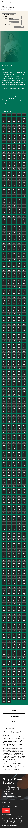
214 (19, 256)
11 (4, 121)
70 (24, 159)
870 (24, 698)
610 (24, 523)
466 (4, 428)
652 (9, 553)
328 (14, 334)
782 (9, 641)
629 (19, 536)
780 (24, 637)
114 (19, 189)
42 (9, 142)
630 (24, 536)
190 (24, 239)
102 (9, 182)
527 (9, 469)
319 (19, 327)
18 (14, 125)
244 (19, 277)
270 (24, 293)
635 (24, 540)
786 (4, 644)
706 (4, 590)
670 (24, 563)
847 (9, 685)
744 (19, 614)
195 (24, 243)
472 (9, 432)
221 (4, 263)
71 (4, 162)
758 (14, 624)
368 (14, 361)
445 (24, 411)
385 (24, 371)
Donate (3, 6)
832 (9, 675)
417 (9, 395)
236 (4, 273)
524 (19, 465)
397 (9, 381)
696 (4, 583)
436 (4, 408)
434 (19, 405)
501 (4, 452)
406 (4, 388)
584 (19, 506)
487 (9, 442)
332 (9, 337)
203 (14, 250)
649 (19, 550)
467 (9, 428)
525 (24, 465)
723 (14, 600)
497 (9, 449)
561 (4, 492)
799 (19, 651)
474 (19, 432)
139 (19, 206)
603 (14, 519)
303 (14, 317)
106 (4, 186)
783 (14, 641)
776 (4, 637)
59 (19, 152)
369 (19, 361)
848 (14, 685)
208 (14, 253)
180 (24, 233)
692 (9, 580)
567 (9, 496)
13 (14, 121)
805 (24, 654)
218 (14, 260)
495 (24, 445)
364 (19, 358)
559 (19, 489)
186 (4, 239)
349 (19, 347)
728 (14, 604)
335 (24, 337)
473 (14, 432)
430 (24, 401)
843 (14, 681)
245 (24, 277)
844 (19, 681)
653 (14, 553)
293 (14, 310)
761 (4, 627)
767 (9, 631)
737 (9, 610)
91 (4, 175)
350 (24, 347)
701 (4, 587)
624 (19, 533)
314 (19, 324)
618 (14, 530)
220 (24, 260)
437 (9, 408)
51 (4, 148)
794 (19, 648)
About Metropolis (6, 9)
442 (9, 411)
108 (14, 186)
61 (4, 155)
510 (24, 455)
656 (4, 556)
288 (14, 307)
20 (24, 125)
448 (14, 415)
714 (19, 594)
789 (19, 644)
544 (19, 479)
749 (19, 617)
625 (24, 533)
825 (24, 668)
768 (14, 631)
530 (24, 469)
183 (14, 236)
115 (24, 189)
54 (19, 148)
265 (24, 290)
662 (9, 560)
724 (19, 600)
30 (24, 132)
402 (9, 384)
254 (19, 283)
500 (24, 449)
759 (19, 624)
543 (14, 479)
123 (14, 196)
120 (24, 192)
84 (19, 169)
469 (19, 428)
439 (19, 408)
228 (14, 266)
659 (19, 556)
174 (19, 229)
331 (4, 337)
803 (14, 654)
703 (14, 587)
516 (4, 462)
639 (19, 543)
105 (24, 182)
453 (14, 418)
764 (19, 627)
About (14, 710)
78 (14, 165)
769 (19, 631)
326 (4, 334)
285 (24, 304)
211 (4, 256)
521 (4, 465)
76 (4, 165)
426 (4, 401)
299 (19, 314)
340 (24, 341)
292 (9, 310)
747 (9, 617)
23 (14, 128)
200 (24, 246)
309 (19, 320)
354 (19, 351)
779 (19, 637)
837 (9, 678)
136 (4, 206)
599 (19, 516)
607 (9, 523)
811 (4, 661)
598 (14, 516)
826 (4, 671)
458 (14, 422)
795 (24, 648)
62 (9, 155)
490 (24, 442)
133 (14, 202)
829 (19, 671)
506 (4, 455)
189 (19, 239)
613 (14, 526)
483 (14, 438)
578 (14, 503)
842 (9, 681)
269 (19, 293)
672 (9, 567)
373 (14, 364)
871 (4, 702)
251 (4, 283)
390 (24, 374)
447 (9, 415)
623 (14, 533)
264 (19, 290)
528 (14, 469)
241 (4, 277)
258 (14, 287)
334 (19, 337)
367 (9, 361)
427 (9, 401)
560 (24, 489)
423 (14, 398)
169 (19, 226)
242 (9, 277)
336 (4, 341)
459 (19, 422)
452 (9, 418)
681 (4, 573)
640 (24, 543)
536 (4, 476)
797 (9, 651)
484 (19, 438)
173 (14, 229)
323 (14, 331)
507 (9, 455)
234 (19, 270)
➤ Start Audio (7, 24)
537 (9, 476)
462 (9, 425)
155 (24, 216)
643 (14, 546)
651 (4, 553)
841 (4, 681)
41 (4, 142)
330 (24, 334)
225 (24, 263)
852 (9, 688)
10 (24, 118)
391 (4, 378)
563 (14, 492)
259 (19, 287)
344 (19, 344)
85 (24, 169)
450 (24, 415)
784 (19, 641)
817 (9, 664)
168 (14, 226)
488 (14, 442)
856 (4, 691)
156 (4, 219)
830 (24, 671)
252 (9, 283)
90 (24, 172)
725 (24, 600)
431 (4, 405)
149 (19, 212)
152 (9, 216)
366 (4, 361)
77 (9, 165)
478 (14, 435)
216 (4, 260)
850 (24, 685)
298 (14, 314)
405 (24, 384)
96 (4, 179)
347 (9, 347)
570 (24, 496)
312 (9, 324)
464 (19, 425)
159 (19, 219)
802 (9, 654)
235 (24, 270)
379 (19, 368)
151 (4, 216)
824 (19, 668)
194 (19, 243)
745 (24, 614)
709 (19, 590)
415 (24, 391)
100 (24, 179)
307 (9, 320)
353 (14, 351)
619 (19, 530)
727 (9, 604)
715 (24, 594)
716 (4, 597)
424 (19, 398)
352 (9, 351)
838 (14, 678)
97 (9, 179)
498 (14, 449)
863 (14, 695)
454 (19, 418)
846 (4, 685)
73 (14, 162)
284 (19, 304)
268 (14, 293)
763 (14, 627)
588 (14, 509)
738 (14, 610)
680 (24, 570)
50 (24, 145)
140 (24, 206)
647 (9, 550)
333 (14, 337)
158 (14, 219)
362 (9, 358)
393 (14, 378)
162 (9, 223)
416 (4, 395)
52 (9, 148)
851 (4, 688)
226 (4, 266)
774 (19, 634)
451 (4, 418)
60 (24, 152)
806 (4, 658)
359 (19, 354)
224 (19, 263)
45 (24, 142)
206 (4, 253)
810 (24, 658)
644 (19, 546)
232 (9, 270)
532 (9, 472)
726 (4, 604)
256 (4, 287)
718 (14, 597)
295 (24, 310)
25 (24, 128)
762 (9, 627)
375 (24, 364)
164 (19, 223)
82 (9, 169)
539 (19, 476)
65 (24, 155)
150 (24, 212)
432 (9, 405)
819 (19, 664)
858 (14, 691)
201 (4, 250)
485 (24, 438)
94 (19, 175)
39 (19, 138)
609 (19, 523)
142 (9, 209)
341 (4, 344)
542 (9, 479)
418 (14, 395)
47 (9, 145)
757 (9, 624)
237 (9, 273)
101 (4, 182)
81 (4, 169)
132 (9, 202)
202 (9, 250)
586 (4, 509)
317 (9, 327)
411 (4, 391)
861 (4, 695)
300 (24, 314)
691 (4, 580)
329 (19, 334)
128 (14, 199)
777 (9, 637)
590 (24, 509)
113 (14, 189)
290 (24, 307)
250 (24, 280)
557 (9, 489)
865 (24, 695)
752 (9, 621)
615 (24, 526)
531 (4, 472)
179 (19, 233)
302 (9, 317)
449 (19, 415)
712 (9, 594)
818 (14, 664)
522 (9, 465)
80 (24, 165)
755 (24, 621)
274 (19, 297)
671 (4, 567)
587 (9, 509)
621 (4, 533)
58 (14, 152)
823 (14, 668)
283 (14, 304)
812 (9, 661)
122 (9, 196)
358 (14, 354)
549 (19, 482)
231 (4, 270)
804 (19, 654)
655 (24, 553)
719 (19, 597)
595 (24, 513)
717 (9, 597)
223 (14, 263)
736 (4, 610)
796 (4, 651)
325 (24, 331)
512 (9, 459)
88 (14, 172)
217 (9, 260)
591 (4, 513)
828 (14, 671)
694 (19, 580)
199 (19, 246)
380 (24, 368)
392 (9, 378)
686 (4, 577)
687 (9, 577)
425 (24, 398)
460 (24, 422)
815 (24, 661)
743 (14, 614)
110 (24, 186)
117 (9, 192)
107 (9, 186)
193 (14, 243)
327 (9, 334)
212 (9, 256)
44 (19, 142)
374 (19, 364)
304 (19, 317)
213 (14, 256)
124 (19, 196)
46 (4, 145)
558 (14, 489)
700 (24, 583)
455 (24, 418)
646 (4, 550)
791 (4, 648)
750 (24, 617)
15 (24, 121)
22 (9, 128)
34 (19, 135)
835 (24, 675)
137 (9, 206)
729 (19, 604)
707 (9, 590)
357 (9, 354)
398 (14, 381)
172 (9, 229)
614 (19, 526)
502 (9, 452)
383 (14, 371)
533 (14, 472)
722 (9, 600)
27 (9, 132)
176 (4, 233)
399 (19, 381)
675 (24, 567)
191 (4, 243)
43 (14, 142)
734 (19, 607)
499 (19, 449)
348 (14, 347)
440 (24, 408)
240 (24, 273)
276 (4, 300)
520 (24, 462)
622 (9, 533)
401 (4, 384)
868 (14, 698)
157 (9, 219)
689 (19, 577)
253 (14, 283)
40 (24, 138)
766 (4, 631)
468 (14, 428)
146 (4, 212)
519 (19, 462)
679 (19, 570)
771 (4, 634)
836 (4, 678)
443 (14, 411)
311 (4, 324)
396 (4, 381)
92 (9, 175)
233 (14, 270)
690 (24, 577)
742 (9, 614)
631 (4, 540)
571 (4, 499)
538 (14, 476)
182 (9, 236)
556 (4, 489)
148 (14, 212)
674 (19, 567)
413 (14, 391)
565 (24, 492)
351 (4, 351)
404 (19, 384)
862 (9, 695)
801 (4, 654)
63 (14, 155)
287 (9, 307)
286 (4, 307)
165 (24, 223)
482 (9, 438)
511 (4, 459)
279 (19, 300)
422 (9, 398)
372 (9, 364)
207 (9, 253)
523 (14, 465)
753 (14, 621)
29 (19, 132)
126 (4, 199)
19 (19, 125)
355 (24, 351)
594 (19, 513)
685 (24, 573)
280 (24, 300)
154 (19, 216)
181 (4, 236)
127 (9, 199)
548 (14, 482)
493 (14, 445)
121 (4, 196)
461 (4, 425)
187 (9, 239)
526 (4, 469)
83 (14, 169)
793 (14, 648)
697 (9, 583)
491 (4, 445)
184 (19, 236)
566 (4, 496)
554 (19, 486)
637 (9, 543)
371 (4, 364)
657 (9, 556)
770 (24, 631)
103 (14, 182)
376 (4, 368)
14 (19, 121)
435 (24, 405)
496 (4, 449)
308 (14, 320)
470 (24, 428)
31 (4, 135)
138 (14, 206)
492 (9, 445)
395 (24, 378)
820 (24, 664)
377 (9, 368)
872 (9, 702)
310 (24, 320)
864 (19, 695)
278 (14, 300)
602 (9, 519)
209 (19, 253)
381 (4, 371)
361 (4, 358)
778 (14, 637)
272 (9, 297)
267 (9, 293)
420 (24, 395)
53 (14, 148)
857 (9, 691)
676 (4, 570)
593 (14, 513)
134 (19, 202)
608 (14, 523)
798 (14, 651)
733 (14, 607)
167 (9, 226)
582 (9, 506)
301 (4, 317)
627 (9, 536)
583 (14, 506)
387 (9, 374)
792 (9, 648)
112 (9, 189)
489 (19, 442)
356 (4, 354)
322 (9, 331)
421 (4, 398)
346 (4, 347)
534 (19, 472)
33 (14, 135)
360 (24, 354)
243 (14, 277)
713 (14, 594)
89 (19, 172)
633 (14, 540)
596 (4, 516)
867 (9, 698)
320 (24, 327)
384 (19, 371)
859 (19, 691)
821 (4, 668)
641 (4, 546)
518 (14, 462)
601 (4, 519)
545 (24, 479)
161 (4, 223)
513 (14, 459)
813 (14, 661)
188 (14, 239)
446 (4, 415)
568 (14, 496)
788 (14, 644)
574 (19, 499)
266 (4, 293)
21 (4, 128)
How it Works (14, 716)
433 (14, 405)
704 (19, 587)
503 (14, 452)
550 (24, 482)
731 (4, 607)
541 (4, 479)
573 (14, 499)
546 (4, 482)
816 (4, 664)
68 (14, 159)
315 (24, 324)
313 (14, 324)
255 (24, 283)
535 (24, 472)
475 (24, 432)
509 (19, 455)
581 (4, 506)
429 (19, 401)
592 (9, 513)
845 (24, 681)
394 (19, 378)
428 (14, 401)
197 (9, 246)
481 (4, 438)
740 (24, 610)
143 (14, 209)
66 (4, 159)
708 (14, 590)
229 (19, 266)
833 (14, 675)
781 (4, 641)
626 (4, 536)
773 (14, 634)
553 (14, 486)
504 (19, 452)
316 (4, 327)
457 (9, 422)
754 (19, 621)
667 (9, 563)
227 (9, 266)
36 (4, 138)
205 (24, 250)
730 (24, 604)
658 (14, 556)
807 (9, 658)
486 (4, 442)
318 (14, 327)
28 (14, 132)
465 (24, 425)
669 (19, 563)
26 (4, 132)
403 (14, 384)
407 (9, 388)
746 (4, 617)
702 (9, 587)
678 (14, 570)
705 (24, 587)
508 (14, 455)
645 (24, 546)
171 (4, 229)
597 (9, 516)
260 (24, 287)
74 (19, 162)
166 (4, 226)
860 (24, 691)
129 (19, 199)
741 (4, 614)
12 (9, 121)
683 (14, 573)
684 (19, 573)
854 (19, 688)
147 (9, 212)
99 (19, 179)
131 (4, 202)
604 (19, 519)
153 (14, 216)
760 (24, 624)
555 (24, 486)
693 (14, 580)
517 (9, 462)
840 (24, 678)
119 (19, 192)
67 (9, 159)
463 (14, 425)
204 (19, 250)
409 (19, 388)
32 (9, 135)
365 (24, 358)
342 (9, 344)
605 (24, 519)
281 (4, 304)
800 (24, 651)
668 (14, 563)
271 (4, 297)
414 (19, 391)
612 (9, 526)
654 (19, 553)
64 (19, 155)
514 (19, 459)
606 (4, 523)
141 (4, 209)
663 (14, 560)
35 (24, 135)
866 (4, 698)
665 (24, 560)
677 (9, 570)
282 (9, 304)
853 (14, 688)
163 (14, 223)
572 (9, 499)
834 (19, 675)
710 (24, 590)
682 (9, 573)
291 (4, 310)
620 (24, 530)
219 (19, 260)
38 (14, 138)
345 (24, 344)
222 (9, 263)
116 (4, 192)
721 (4, 600)
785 (24, 641)
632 (9, 540)
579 (19, 503)
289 (19, 307)
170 (24, 226)
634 (19, 540)
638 (14, 543)
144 (19, 209)
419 (19, 395)
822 (9, 668)
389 (19, 374)
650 (24, 550)
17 (9, 125)
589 (19, 509)
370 (24, 361)
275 (24, 297)
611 (4, 526)
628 (14, 536)
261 (4, 290)
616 (4, 530)
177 (9, 233)
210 (24, 253)
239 (19, 273)
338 (14, 341)
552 (9, 486)
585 (24, 506)
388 (14, 374)
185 (24, 236)
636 (4, 543)
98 (14, 179)
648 (14, 550)
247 (9, 280)
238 (14, 273)
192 (9, 243)
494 (19, 445)
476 (4, 435)
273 (14, 297)
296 (4, 314)
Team (14, 721)
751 (4, 621)
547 (9, 482)
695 (24, 580)
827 (9, 671)
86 (4, 172)
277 (9, 300)
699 (19, 583)
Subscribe (6, 810)
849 (19, 685)
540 (24, 476)
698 (14, 583)
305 (24, 317)
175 (24, 229)
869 (19, 698)
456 (4, 422)
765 (24, 627)
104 (19, 182)
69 (19, 159)
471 (4, 432)
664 (19, 560)
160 (24, 219)
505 (24, 452)
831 (4, 675)
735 (24, 607)
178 (14, 233)
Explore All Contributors (7, 7)
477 (9, 435)
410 (24, 388)
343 (14, 344)
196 (4, 246)
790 (24, 644)
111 (4, 189)
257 (9, 287)
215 (24, 256)
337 (9, 341)
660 (24, 556)
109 (19, 186)
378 (14, 368)
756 (4, 624)
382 (9, 371)
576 (4, 503)
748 (14, 617)
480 (24, 435)
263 (14, 290)
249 (19, 280)
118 (14, 192)
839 (19, 678)
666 (4, 563)
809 (19, 658)
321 (4, 331)
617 (9, 530)
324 (19, 331)
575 (24, 499)
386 (4, 374)
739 (19, 610)
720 (24, 597)
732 (9, 607)
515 (24, 459)
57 (9, 152)
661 (4, 560)
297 (9, 314)
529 (19, 469)
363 (14, 358)
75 (24, 162)
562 (9, 492)
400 (24, 381)
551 (4, 486)
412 (9, 391)
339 (19, 341)
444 (19, 411)
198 (14, 246)
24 (19, 128)
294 (19, 310)
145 (24, 209)
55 (24, 148)
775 (24, 634)
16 (4, 125)
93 (14, 175)
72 (9, 162)
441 (4, 411)
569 (19, 496)
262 (9, 290)
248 (14, 280)
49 (19, 145)
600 (24, 516)
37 (9, 138)
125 (24, 196)
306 (4, 320)
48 (14, 145)
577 (9, 503)
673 (14, 567)
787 (9, 644)
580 (24, 503)
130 (24, 199)
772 (9, 634)
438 (14, 408)
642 (9, 546)
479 (19, 435)
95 (24, 175)
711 (4, 594)
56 (4, 152)
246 (4, 280)
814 (19, 661)
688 (14, 577)
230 (24, 266)
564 (19, 492)
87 (9, 172)
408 (14, 388)
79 (19, 165)
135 (24, 202)
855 (24, 688)
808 (14, 658)
